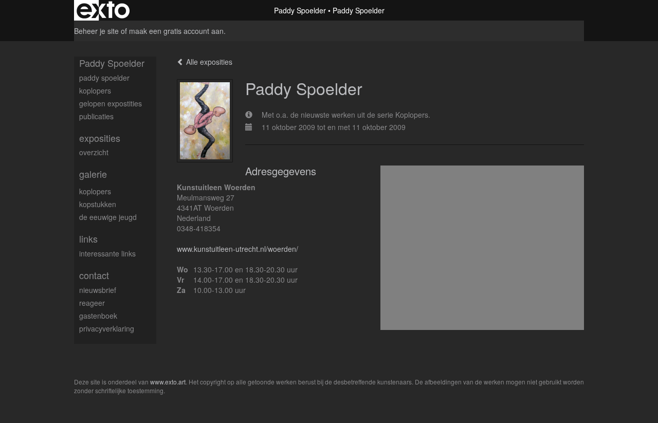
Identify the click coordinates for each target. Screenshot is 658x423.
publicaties (96, 116)
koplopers (95, 90)
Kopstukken (97, 204)
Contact (94, 275)
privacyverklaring (106, 328)
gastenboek (98, 315)
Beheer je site (96, 31)
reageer (92, 303)
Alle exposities (208, 62)
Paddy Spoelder (300, 10)
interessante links (107, 253)
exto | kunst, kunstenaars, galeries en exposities (103, 10)
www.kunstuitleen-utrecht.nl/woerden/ (237, 249)
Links (88, 238)
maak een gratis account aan (176, 31)
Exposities (99, 138)
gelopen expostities (110, 103)
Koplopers (95, 191)
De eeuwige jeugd (108, 217)
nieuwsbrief (97, 290)
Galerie (93, 174)
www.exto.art (168, 381)
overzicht (93, 152)
